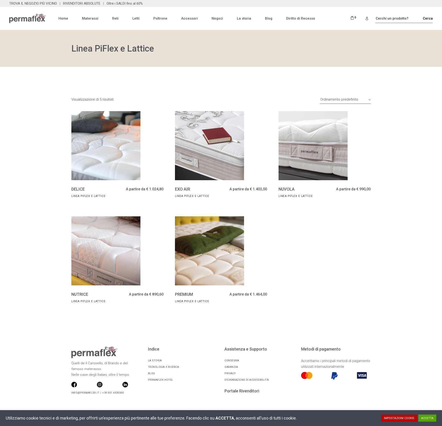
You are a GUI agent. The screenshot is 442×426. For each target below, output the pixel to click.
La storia (155, 360)
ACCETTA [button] (427, 418)
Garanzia (231, 366)
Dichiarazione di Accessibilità (246, 379)
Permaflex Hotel (160, 379)
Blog (151, 373)
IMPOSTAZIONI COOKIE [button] (399, 418)
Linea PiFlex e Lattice (88, 196)
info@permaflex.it (85, 392)
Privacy (230, 373)
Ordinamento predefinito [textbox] (339, 99)
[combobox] (345, 99)
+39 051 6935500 (112, 392)
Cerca (430, 18)
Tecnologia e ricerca (163, 366)
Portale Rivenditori (241, 390)
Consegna (231, 360)
